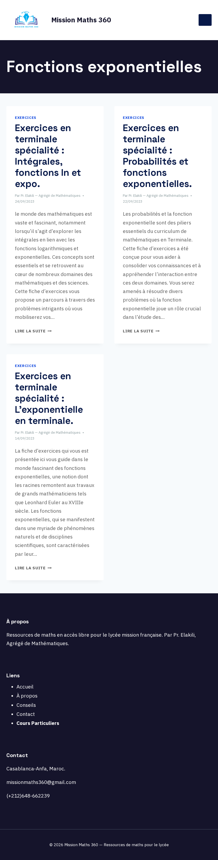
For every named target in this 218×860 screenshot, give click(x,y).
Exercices (25, 117)
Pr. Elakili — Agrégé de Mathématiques (51, 195)
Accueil (24, 686)
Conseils (26, 705)
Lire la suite (33, 330)
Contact (25, 714)
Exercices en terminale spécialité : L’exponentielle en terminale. (49, 398)
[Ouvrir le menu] (205, 20)
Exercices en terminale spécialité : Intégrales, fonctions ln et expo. (48, 156)
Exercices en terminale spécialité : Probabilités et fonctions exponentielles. (157, 156)
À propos (26, 695)
